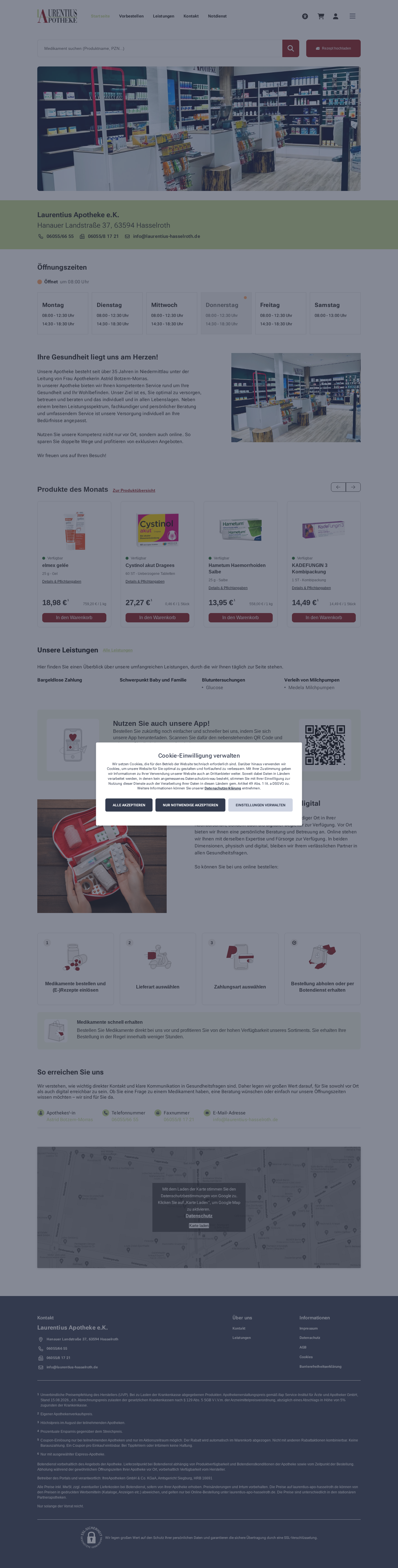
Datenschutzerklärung (223, 788)
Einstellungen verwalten (261, 805)
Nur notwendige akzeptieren (190, 805)
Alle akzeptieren (129, 805)
